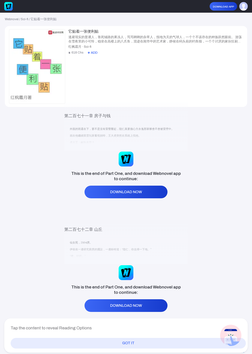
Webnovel (12, 19)
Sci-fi (24, 19)
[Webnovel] (8, 6)
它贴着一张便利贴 (44, 19)
